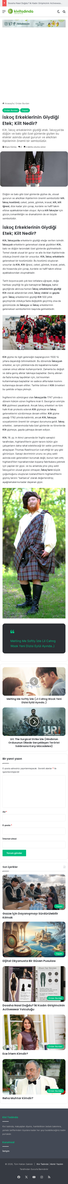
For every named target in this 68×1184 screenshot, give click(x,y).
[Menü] (4, 12)
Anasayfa (9, 103)
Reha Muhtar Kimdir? (18, 1098)
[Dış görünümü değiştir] (58, 12)
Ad (5, 811)
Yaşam (25, 110)
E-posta (7, 825)
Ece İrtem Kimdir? (15, 1054)
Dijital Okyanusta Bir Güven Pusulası (29, 961)
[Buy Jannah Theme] (34, 23)
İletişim (5, 1151)
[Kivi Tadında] (20, 11)
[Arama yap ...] (64, 12)
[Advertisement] (34, 66)
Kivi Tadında (42, 1164)
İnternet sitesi (10, 838)
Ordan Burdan (22, 103)
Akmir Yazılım (56, 1164)
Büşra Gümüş (10, 147)
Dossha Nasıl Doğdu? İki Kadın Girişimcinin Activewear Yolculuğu (34, 1007)
